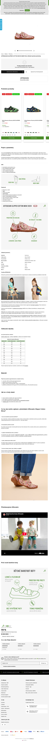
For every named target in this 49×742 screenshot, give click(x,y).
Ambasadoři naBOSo (30, 684)
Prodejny (3, 704)
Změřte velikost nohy (5, 336)
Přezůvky (11, 54)
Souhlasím (27, 10)
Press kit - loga (28, 686)
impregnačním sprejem (24, 400)
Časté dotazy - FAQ (5, 706)
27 (12, 135)
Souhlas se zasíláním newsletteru (9, 666)
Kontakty (3, 702)
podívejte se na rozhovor (17, 308)
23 (2, 135)
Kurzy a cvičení (4, 714)
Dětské (6, 54)
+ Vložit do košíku (11, 137)
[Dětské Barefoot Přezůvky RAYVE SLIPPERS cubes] (11, 132)
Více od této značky (24, 80)
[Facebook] (2, 724)
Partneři (27, 688)
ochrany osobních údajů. (41, 8)
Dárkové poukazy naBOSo (31, 690)
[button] (15, 50)
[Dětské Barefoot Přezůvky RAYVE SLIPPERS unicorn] (3, 132)
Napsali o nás (3, 716)
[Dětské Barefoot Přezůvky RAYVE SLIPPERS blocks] (8, 132)
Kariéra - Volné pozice (5, 708)
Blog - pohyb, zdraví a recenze (31, 692)
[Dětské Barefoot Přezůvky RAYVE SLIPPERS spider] (6, 132)
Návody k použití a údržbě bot (31, 682)
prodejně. (26, 365)
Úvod (2, 54)
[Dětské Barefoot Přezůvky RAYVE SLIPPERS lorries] (16, 132)
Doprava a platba (4, 684)
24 (5, 135)
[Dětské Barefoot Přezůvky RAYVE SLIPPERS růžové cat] (19, 132)
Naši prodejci (3, 710)
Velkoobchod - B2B (4, 682)
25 (7, 135)
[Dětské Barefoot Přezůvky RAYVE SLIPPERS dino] (13, 132)
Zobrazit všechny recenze (8, 636)
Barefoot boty (4, 712)
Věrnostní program (4, 694)
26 (10, 135)
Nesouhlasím (22, 10)
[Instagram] (5, 724)
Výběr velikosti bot (4, 688)
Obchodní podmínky (5, 686)
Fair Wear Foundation (35, 304)
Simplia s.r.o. (32, 738)
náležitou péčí (5, 401)
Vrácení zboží (3, 690)
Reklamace (3, 692)
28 (14, 135)
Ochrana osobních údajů (5, 696)
